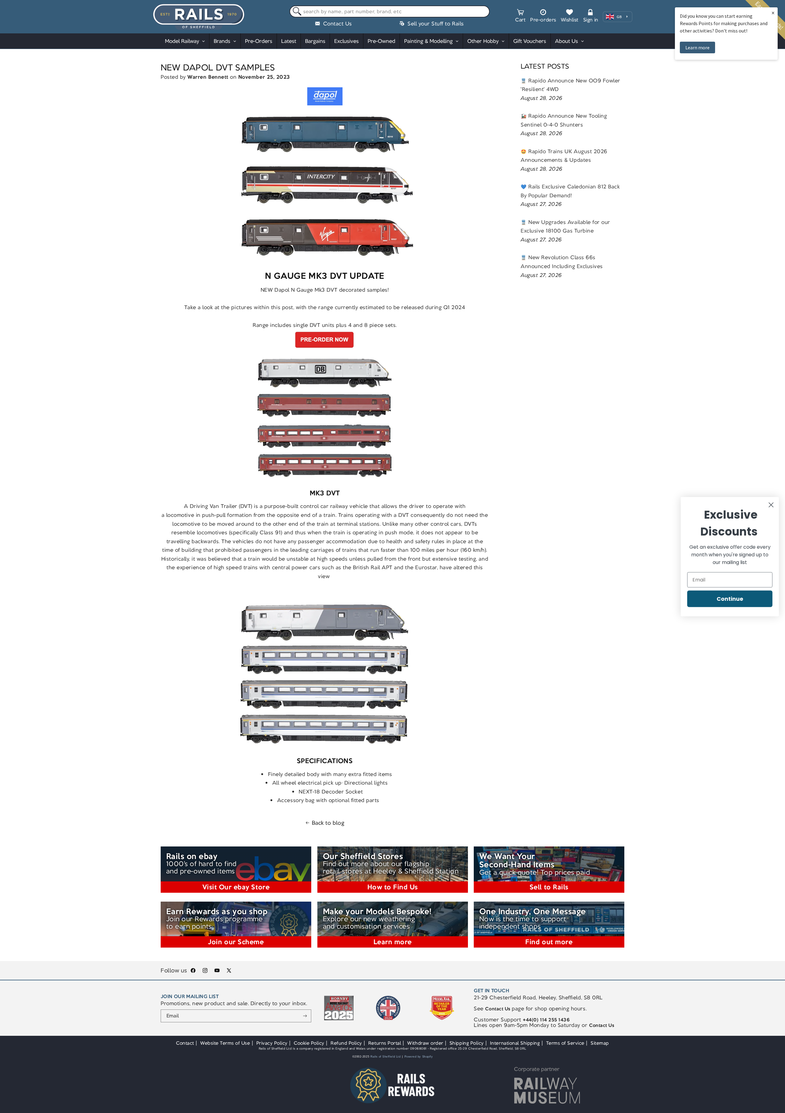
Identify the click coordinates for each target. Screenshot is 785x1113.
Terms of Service (565, 1043)
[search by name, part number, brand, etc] (296, 12)
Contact (185, 1043)
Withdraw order (425, 1043)
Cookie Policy (309, 1043)
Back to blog (328, 823)
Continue (730, 598)
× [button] (773, 13)
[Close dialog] (771, 504)
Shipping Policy (467, 1043)
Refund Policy (346, 1043)
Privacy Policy (272, 1043)
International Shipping (515, 1043)
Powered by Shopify (418, 1056)
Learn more (697, 47)
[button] (520, 16)
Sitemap (600, 1043)
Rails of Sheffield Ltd (385, 1056)
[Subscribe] (305, 1015)
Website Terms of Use (225, 1043)
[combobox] (389, 12)
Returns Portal (384, 1043)
